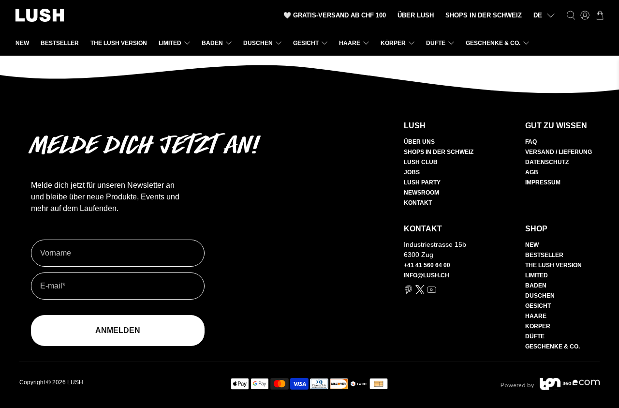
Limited (170, 43)
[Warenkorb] (599, 15)
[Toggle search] (571, 15)
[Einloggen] (585, 15)
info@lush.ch (426, 275)
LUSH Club (421, 162)
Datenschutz (547, 162)
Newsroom (421, 192)
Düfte (435, 43)
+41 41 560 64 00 (427, 265)
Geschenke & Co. (493, 43)
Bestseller (60, 43)
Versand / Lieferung (558, 152)
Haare (349, 43)
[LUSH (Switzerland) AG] (39, 15)
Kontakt (418, 202)
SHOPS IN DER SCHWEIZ (483, 15)
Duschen (258, 43)
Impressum (542, 182)
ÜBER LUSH (416, 15)
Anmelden (117, 330)
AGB (531, 172)
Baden (212, 43)
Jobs (412, 172)
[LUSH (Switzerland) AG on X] (420, 292)
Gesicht (306, 43)
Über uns (419, 141)
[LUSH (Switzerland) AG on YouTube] (431, 292)
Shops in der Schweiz (438, 152)
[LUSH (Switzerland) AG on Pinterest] (408, 292)
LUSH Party (422, 182)
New (22, 43)
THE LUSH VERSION (118, 43)
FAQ (531, 141)
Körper (393, 43)
